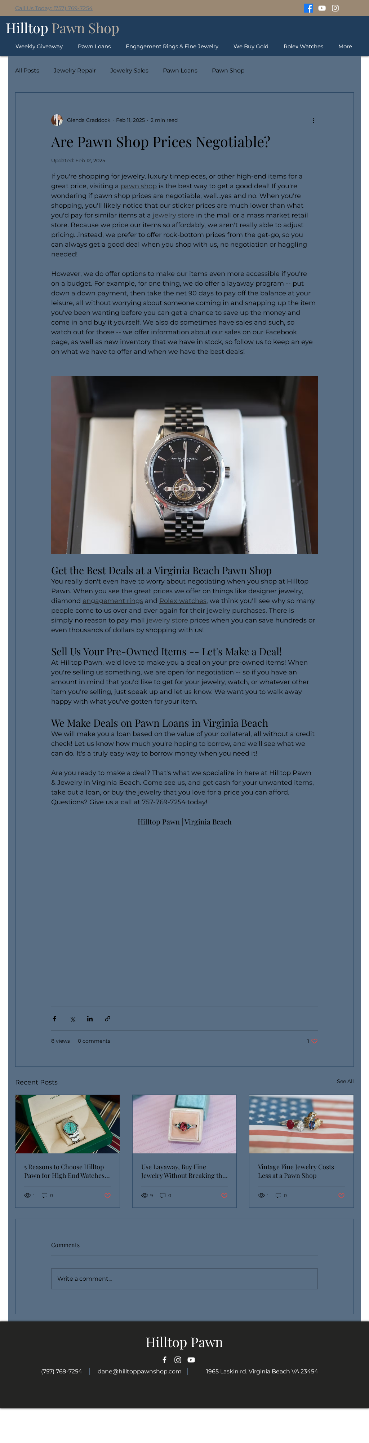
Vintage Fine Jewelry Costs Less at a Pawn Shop (296, 1171)
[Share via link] (107, 1018)
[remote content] (184, 908)
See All (345, 1081)
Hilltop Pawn (184, 1341)
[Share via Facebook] (54, 1018)
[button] (303, 46)
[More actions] (313, 120)
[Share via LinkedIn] (89, 1018)
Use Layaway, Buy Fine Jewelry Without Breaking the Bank (183, 1171)
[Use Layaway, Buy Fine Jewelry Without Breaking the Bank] (185, 1124)
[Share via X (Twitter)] (72, 1018)
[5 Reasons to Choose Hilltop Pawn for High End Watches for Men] (67, 1124)
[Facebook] (308, 8)
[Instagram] (335, 8)
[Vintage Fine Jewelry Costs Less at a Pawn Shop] (301, 1124)
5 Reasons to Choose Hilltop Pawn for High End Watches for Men (64, 1171)
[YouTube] (321, 8)
